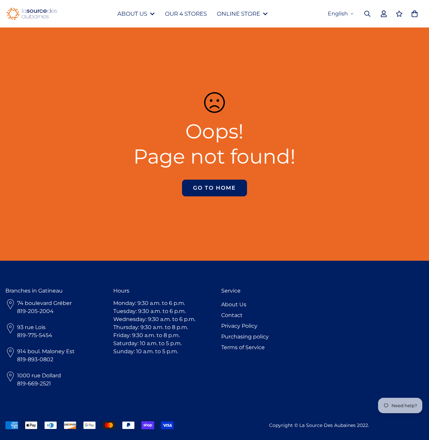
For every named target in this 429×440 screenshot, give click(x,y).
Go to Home (214, 188)
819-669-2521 (34, 383)
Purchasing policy (245, 336)
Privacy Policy (239, 326)
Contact (232, 315)
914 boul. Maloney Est (46, 351)
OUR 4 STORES (186, 13)
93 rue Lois (31, 327)
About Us (233, 304)
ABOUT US (132, 13)
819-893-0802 (35, 359)
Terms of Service (243, 347)
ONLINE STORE (238, 13)
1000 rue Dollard (39, 375)
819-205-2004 (35, 311)
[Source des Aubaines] (32, 13)
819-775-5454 (34, 335)
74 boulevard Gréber (44, 303)
